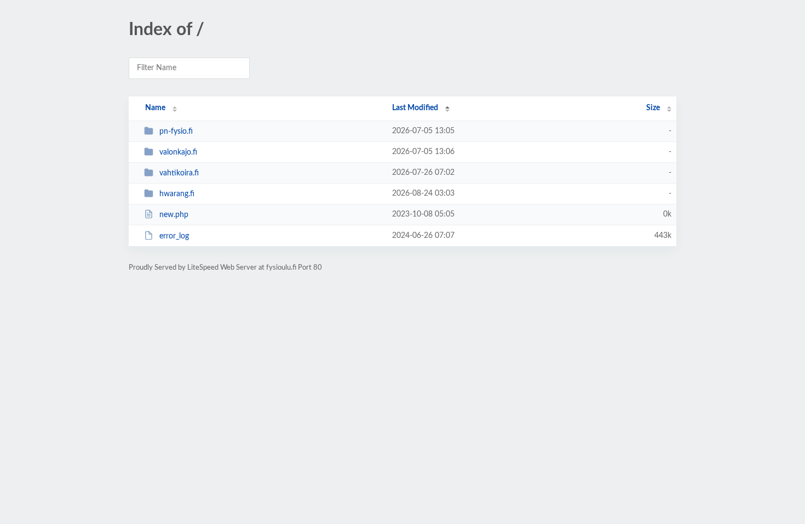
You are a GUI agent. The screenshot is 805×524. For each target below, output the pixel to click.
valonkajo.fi (178, 152)
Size (653, 108)
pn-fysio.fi (176, 131)
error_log (174, 236)
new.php (173, 215)
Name (155, 108)
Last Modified (415, 108)
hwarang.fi (176, 194)
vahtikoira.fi (179, 173)
